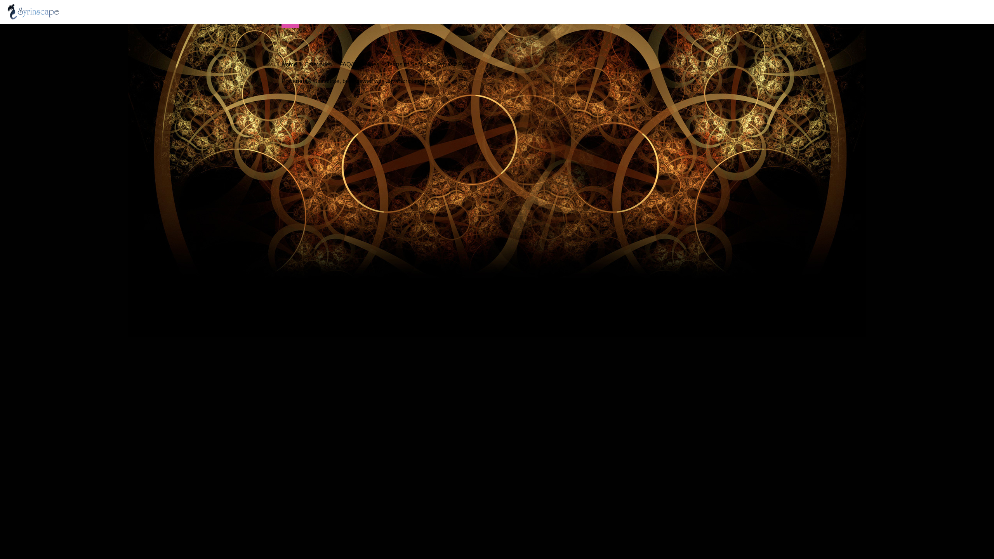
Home (289, 64)
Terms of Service (408, 64)
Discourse (326, 81)
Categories (318, 64)
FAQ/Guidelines (359, 64)
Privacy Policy (455, 64)
